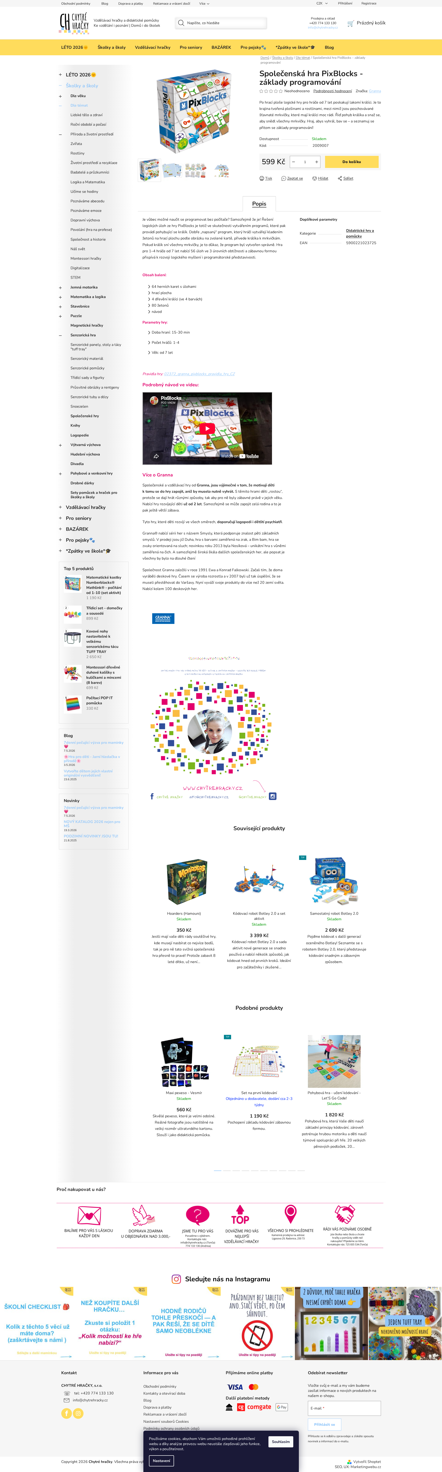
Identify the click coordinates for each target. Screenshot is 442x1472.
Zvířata (76, 143)
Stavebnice (80, 306)
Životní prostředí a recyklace (94, 162)
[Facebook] (66, 1413)
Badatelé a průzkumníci (90, 172)
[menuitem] (75, 47)
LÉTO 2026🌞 (81, 75)
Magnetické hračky (87, 325)
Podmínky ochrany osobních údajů (171, 1428)
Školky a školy (82, 85)
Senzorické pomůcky (87, 368)
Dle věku (78, 95)
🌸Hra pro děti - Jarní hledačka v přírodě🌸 (92, 759)
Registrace (368, 3)
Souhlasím (281, 1441)
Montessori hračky (86, 258)
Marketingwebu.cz (366, 1466)
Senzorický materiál (87, 358)
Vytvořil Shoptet (367, 1461)
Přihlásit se (324, 1424)
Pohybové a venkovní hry (92, 473)
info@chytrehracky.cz (90, 1400)
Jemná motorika (84, 287)
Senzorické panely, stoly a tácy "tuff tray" (96, 347)
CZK (319, 3)
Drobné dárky (82, 483)
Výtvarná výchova (86, 444)
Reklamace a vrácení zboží (171, 3)
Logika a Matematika (88, 182)
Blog (104, 3)
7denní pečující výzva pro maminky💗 (93, 745)
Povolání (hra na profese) (91, 229)
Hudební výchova (85, 454)
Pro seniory (78, 518)
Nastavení (161, 1460)
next (377, 1101)
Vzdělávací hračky (86, 507)
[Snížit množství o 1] (293, 162)
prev (141, 1101)
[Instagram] (78, 1413)
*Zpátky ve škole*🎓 (88, 551)
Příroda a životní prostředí (92, 134)
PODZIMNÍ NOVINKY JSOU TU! (91, 836)
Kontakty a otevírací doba (164, 1393)
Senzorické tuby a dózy (89, 397)
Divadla (77, 463)
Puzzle (76, 315)
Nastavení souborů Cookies (166, 1421)
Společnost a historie (88, 239)
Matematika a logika (88, 296)
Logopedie (80, 435)
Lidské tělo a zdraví (87, 115)
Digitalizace (80, 268)
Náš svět (78, 249)
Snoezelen (79, 406)
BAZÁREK (77, 529)
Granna (375, 91)
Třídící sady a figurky (87, 377)
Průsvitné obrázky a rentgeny (95, 387)
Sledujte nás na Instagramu (227, 1279)
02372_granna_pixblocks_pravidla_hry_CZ (199, 374)
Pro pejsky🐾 (80, 540)
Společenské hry (85, 416)
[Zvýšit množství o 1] (316, 162)
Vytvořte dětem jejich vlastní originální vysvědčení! (88, 773)
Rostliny (77, 153)
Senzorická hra (83, 335)
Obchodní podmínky (75, 3)
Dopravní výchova (85, 220)
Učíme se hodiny (84, 191)
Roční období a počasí (88, 124)
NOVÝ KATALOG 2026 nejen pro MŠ (92, 824)
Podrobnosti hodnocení (332, 91)
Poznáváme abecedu (87, 201)
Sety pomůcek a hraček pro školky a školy (94, 495)
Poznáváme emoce (86, 210)
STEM (76, 277)
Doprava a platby (130, 3)
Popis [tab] (259, 203)
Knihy (75, 425)
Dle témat (79, 105)
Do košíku (351, 161)
